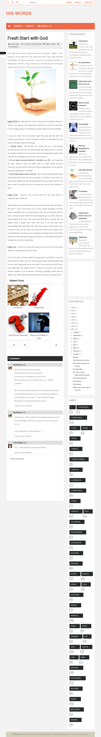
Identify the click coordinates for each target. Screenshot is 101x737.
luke (73, 657)
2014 (73, 320)
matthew (74, 668)
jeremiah (74, 636)
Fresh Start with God (79, 378)
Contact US (45, 26)
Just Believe (77, 384)
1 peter (73, 438)
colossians (75, 522)
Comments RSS (83, 734)
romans (74, 720)
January (76, 354)
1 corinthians (76, 418)
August (75, 338)
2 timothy (74, 511)
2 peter (73, 501)
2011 (73, 329)
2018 (73, 307)
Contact (88, 2)
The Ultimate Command (81, 360)
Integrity (75, 357)
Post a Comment (17, 459)
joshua (85, 647)
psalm (53, 44)
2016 (73, 314)
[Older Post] (56, 345)
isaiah (47, 44)
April (74, 345)
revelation (75, 709)
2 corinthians (76, 490)
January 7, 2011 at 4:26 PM (22, 452)
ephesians (75, 553)
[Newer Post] (14, 345)
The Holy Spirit (77, 369)
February (76, 351)
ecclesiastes (76, 543)
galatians (75, 595)
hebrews (74, 616)
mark (83, 657)
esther (73, 574)
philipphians (76, 678)
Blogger (36, 734)
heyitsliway (17, 365)
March (75, 348)
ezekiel (73, 584)
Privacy (18, 26)
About (78, 2)
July (74, 342)
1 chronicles (83, 407)
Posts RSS (74, 734)
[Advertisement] (35, 482)
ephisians (74, 563)
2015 (73, 317)
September (77, 335)
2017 (73, 311)
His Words (18, 13)
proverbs (74, 688)
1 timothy (74, 470)
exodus (86, 574)
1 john (73, 428)
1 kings (85, 428)
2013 (73, 323)
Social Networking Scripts (61, 734)
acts (87, 511)
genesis (74, 605)
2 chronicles (76, 480)
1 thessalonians (77, 459)
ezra (85, 584)
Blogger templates (46, 734)
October (76, 332)
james (84, 626)
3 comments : (13, 47)
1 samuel (74, 449)
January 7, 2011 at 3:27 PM (22, 436)
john (73, 647)
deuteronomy (76, 532)
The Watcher (77, 381)
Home (69, 2)
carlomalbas (18, 443)
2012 (73, 326)
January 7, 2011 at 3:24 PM (22, 406)
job (85, 636)
